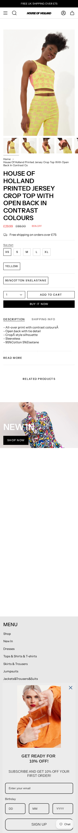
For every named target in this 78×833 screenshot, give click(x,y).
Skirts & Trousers (15, 664)
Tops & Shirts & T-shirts (20, 656)
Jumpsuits (10, 671)
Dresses (9, 649)
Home (7, 159)
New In (8, 641)
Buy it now (39, 304)
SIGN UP (39, 824)
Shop (7, 634)
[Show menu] (5, 13)
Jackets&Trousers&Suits (20, 679)
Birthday (10, 799)
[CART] (72, 13)
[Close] (71, 688)
